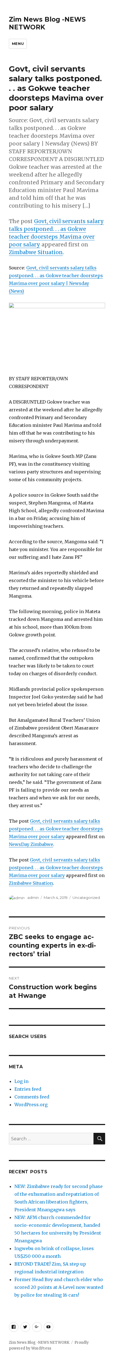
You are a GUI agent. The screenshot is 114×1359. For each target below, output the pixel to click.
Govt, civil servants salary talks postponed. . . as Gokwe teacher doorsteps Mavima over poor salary (56, 828)
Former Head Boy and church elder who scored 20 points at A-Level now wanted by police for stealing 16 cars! (58, 1287)
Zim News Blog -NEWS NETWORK (39, 1342)
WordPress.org (31, 1104)
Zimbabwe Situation (36, 252)
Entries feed (27, 1089)
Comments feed (31, 1097)
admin (33, 897)
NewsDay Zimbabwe (31, 844)
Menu (18, 43)
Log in (21, 1081)
